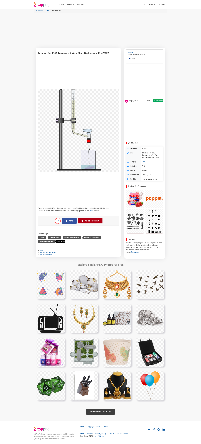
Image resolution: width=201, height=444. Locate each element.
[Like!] (58, 221)
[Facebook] (154, 429)
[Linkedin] (163, 429)
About (82, 427)
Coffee (132, 58)
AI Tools (70, 4)
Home (40, 11)
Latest (61, 4)
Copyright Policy (93, 427)
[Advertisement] (100, 31)
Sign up (153, 4)
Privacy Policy (100, 434)
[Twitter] (149, 429)
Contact (80, 4)
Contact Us (135, 252)
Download (159, 100)
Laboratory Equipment (71, 237)
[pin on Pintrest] (62, 273)
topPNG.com (100, 436)
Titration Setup (54, 237)
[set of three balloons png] (150, 386)
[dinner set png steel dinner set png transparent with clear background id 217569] (150, 318)
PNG (47, 11)
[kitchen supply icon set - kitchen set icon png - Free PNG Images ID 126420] (154, 221)
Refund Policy (122, 434)
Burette (42, 237)
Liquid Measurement (46, 241)
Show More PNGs (99, 412)
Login (162, 4)
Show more (60, 241)
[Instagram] (158, 429)
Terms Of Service (86, 434)
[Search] (144, 4)
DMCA (111, 434)
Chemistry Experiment (91, 237)
